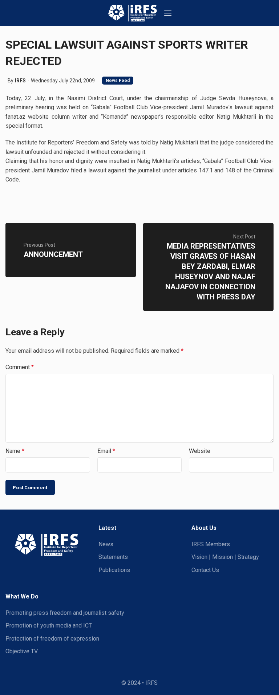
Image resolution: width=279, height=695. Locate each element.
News (105, 544)
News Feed (118, 80)
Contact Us (205, 570)
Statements (113, 556)
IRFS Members (210, 544)
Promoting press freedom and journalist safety (64, 612)
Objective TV (21, 651)
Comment (19, 367)
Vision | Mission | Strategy (225, 556)
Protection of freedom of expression (52, 638)
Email (106, 450)
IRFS (20, 80)
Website (199, 450)
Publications (114, 570)
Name (14, 450)
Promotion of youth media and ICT (48, 625)
